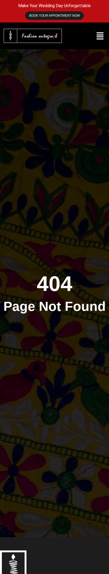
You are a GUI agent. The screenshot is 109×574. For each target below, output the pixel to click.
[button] (100, 36)
